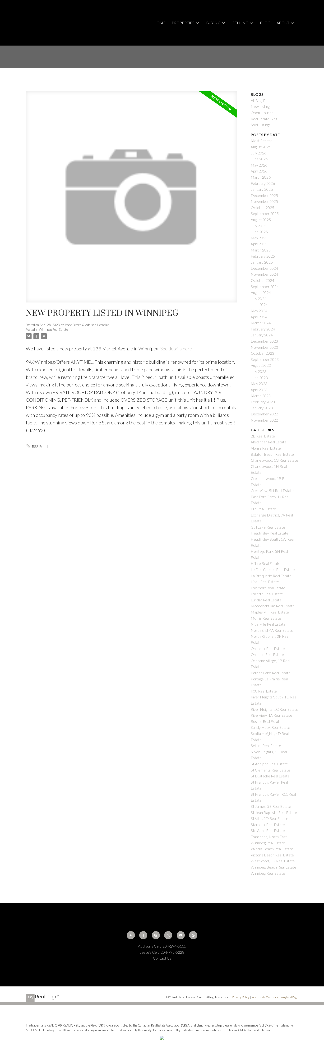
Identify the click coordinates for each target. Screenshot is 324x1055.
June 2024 (259, 304)
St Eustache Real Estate (270, 776)
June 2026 (259, 159)
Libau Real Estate (265, 581)
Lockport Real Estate (268, 588)
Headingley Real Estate (269, 533)
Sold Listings (260, 124)
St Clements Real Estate (270, 770)
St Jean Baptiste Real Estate (274, 812)
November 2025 (264, 201)
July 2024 (258, 298)
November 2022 (264, 420)
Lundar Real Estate (266, 600)
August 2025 (261, 219)
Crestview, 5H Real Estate (272, 490)
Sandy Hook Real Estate (270, 727)
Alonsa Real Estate (266, 448)
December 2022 (264, 414)
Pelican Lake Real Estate (271, 672)
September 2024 (265, 286)
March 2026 (261, 177)
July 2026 (258, 153)
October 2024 (262, 280)
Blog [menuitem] (265, 22)
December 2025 (264, 195)
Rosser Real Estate (266, 721)
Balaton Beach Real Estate (272, 454)
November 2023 (264, 347)
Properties (183, 22)
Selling (240, 22)
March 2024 (261, 323)
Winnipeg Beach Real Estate (273, 867)
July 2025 (258, 225)
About (283, 22)
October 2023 (262, 353)
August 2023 (261, 365)
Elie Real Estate (263, 509)
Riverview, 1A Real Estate (271, 715)
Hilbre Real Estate (265, 563)
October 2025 (262, 207)
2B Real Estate (263, 436)
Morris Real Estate (266, 618)
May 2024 (259, 310)
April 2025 (259, 244)
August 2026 (261, 146)
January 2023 (262, 407)
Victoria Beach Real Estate (272, 855)
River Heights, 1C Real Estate (274, 709)
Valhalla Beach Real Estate (272, 848)
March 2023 (261, 395)
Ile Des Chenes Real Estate (273, 569)
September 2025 (265, 213)
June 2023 (259, 377)
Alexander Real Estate (269, 442)
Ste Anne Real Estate (268, 830)
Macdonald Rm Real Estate (273, 606)
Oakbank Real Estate (268, 648)
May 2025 (259, 238)
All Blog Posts (261, 100)
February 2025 (263, 256)
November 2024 (264, 274)
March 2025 (261, 250)
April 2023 (259, 389)
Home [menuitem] (159, 22)
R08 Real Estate (264, 691)
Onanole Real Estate (267, 654)
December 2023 (264, 341)
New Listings (261, 106)
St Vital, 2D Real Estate (269, 818)
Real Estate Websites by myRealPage (274, 997)
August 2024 (261, 292)
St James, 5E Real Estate (271, 806)
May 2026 (259, 165)
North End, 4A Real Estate (272, 630)
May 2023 (259, 383)
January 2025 (262, 262)
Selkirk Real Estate (266, 745)
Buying (213, 22)
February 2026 (263, 183)
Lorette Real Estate (267, 593)
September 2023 (265, 359)
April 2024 (259, 317)
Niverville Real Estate (268, 624)
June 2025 (259, 231)
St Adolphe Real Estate (269, 764)
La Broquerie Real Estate (271, 575)
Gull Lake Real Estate (268, 527)
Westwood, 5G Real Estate (273, 861)
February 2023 (263, 402)
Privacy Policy (240, 997)
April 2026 (259, 171)
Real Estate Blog (264, 118)
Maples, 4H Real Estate (270, 612)
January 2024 (262, 335)
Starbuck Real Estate (268, 824)
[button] (131, 935)
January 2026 (262, 189)
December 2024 (264, 268)
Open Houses (262, 112)
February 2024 (263, 329)
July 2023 (258, 371)
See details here (176, 348)
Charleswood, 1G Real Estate (274, 460)
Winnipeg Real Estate (53, 329)
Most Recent (261, 140)
